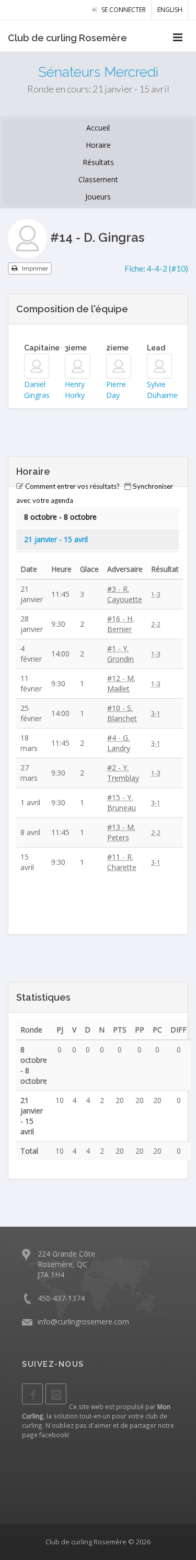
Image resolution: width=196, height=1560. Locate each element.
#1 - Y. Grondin (120, 653)
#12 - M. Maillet (121, 683)
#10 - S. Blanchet (122, 713)
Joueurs (98, 197)
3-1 (155, 713)
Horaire (98, 145)
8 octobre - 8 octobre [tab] (60, 517)
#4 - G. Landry (118, 743)
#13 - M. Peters (121, 832)
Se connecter (123, 9)
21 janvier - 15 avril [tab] (56, 539)
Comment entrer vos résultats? (72, 486)
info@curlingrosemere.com (83, 1322)
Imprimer (34, 268)
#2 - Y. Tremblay (123, 773)
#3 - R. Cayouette (124, 594)
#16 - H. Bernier (120, 624)
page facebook (44, 1434)
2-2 (155, 624)
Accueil (98, 128)
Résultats (98, 162)
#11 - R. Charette (121, 862)
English (169, 9)
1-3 (155, 594)
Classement (98, 179)
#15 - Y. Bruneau (121, 802)
